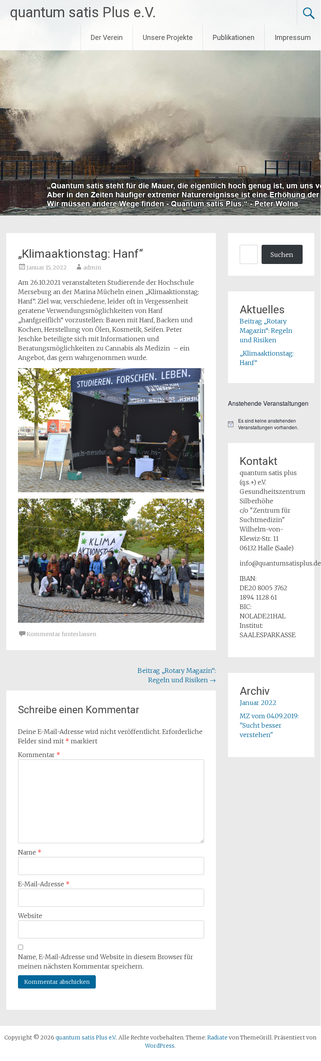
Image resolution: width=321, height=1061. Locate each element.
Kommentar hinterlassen (61, 634)
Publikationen (234, 37)
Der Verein (107, 37)
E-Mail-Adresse (44, 884)
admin (92, 267)
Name (29, 852)
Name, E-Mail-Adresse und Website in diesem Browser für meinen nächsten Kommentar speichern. (105, 961)
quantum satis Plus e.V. (83, 12)
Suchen (282, 254)
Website (30, 916)
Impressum (292, 37)
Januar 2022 (258, 703)
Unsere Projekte (168, 37)
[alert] (271, 424)
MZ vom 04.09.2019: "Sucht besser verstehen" (269, 725)
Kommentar (39, 755)
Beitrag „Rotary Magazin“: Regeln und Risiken (266, 330)
